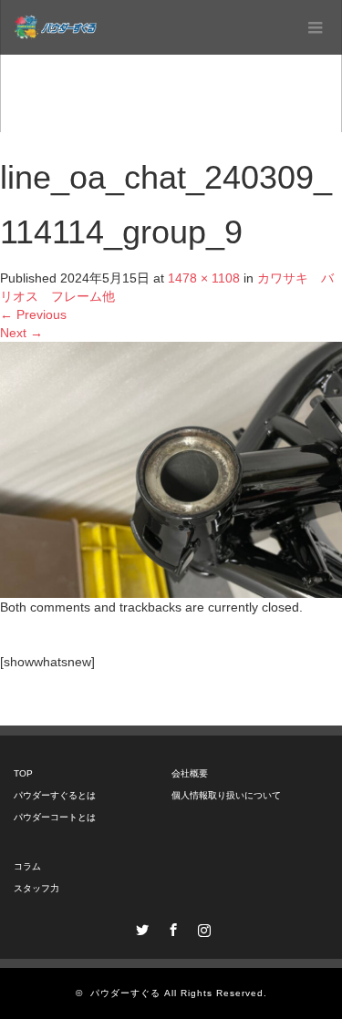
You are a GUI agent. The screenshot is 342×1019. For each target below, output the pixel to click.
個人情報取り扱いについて (226, 795)
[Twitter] (140, 927)
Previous (33, 314)
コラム (27, 866)
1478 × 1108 (204, 278)
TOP (23, 773)
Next (21, 332)
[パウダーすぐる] (55, 27)
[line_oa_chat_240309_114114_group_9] (171, 468)
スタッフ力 (36, 888)
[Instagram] (202, 927)
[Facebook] (171, 927)
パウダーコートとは (55, 817)
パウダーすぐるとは (55, 795)
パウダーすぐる (125, 993)
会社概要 (189, 773)
